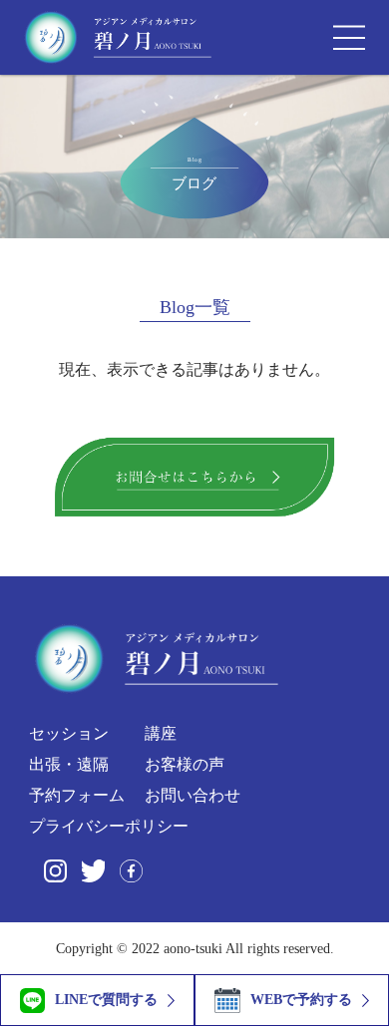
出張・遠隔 (69, 765)
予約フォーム (77, 796)
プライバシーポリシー (109, 827)
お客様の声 (184, 764)
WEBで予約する (301, 999)
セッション (69, 734)
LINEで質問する (106, 999)
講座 (161, 733)
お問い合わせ (192, 795)
